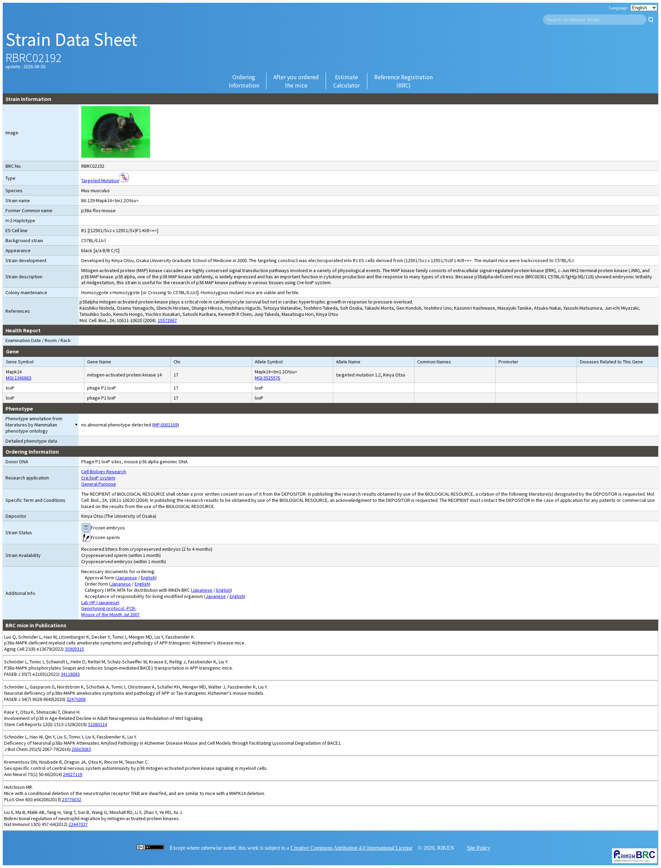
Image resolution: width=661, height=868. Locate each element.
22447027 (78, 824)
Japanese (127, 577)
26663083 (81, 749)
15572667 (167, 320)
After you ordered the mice (296, 81)
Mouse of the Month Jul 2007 (110, 614)
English (148, 577)
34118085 (70, 674)
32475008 (76, 699)
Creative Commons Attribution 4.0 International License (351, 848)
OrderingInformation (244, 81)
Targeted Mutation (100, 180)
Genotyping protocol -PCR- (108, 608)
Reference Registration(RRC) (403, 81)
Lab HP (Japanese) (100, 602)
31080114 (97, 724)
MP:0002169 (166, 424)
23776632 (71, 799)
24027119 (72, 774)
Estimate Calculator (346, 81)
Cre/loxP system (98, 477)
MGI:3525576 (267, 377)
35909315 (74, 648)
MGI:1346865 (18, 377)
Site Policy (478, 848)
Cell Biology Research (103, 471)
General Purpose (98, 483)
